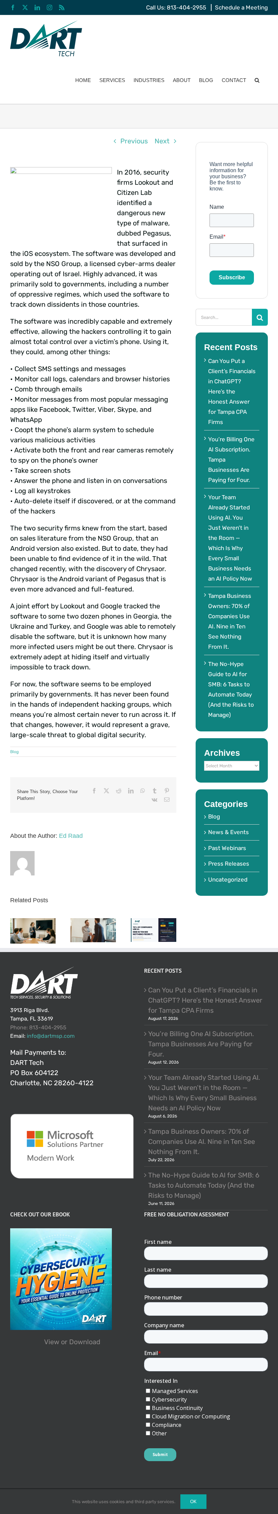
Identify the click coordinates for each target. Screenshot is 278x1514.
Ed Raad (71, 835)
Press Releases (228, 863)
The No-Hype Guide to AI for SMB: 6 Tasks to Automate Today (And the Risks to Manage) (203, 1185)
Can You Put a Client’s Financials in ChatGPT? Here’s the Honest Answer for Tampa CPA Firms (232, 391)
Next (162, 141)
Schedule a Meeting (241, 7)
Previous (134, 141)
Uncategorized (227, 879)
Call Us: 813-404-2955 (176, 7)
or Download (80, 1342)
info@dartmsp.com (51, 1036)
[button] (257, 80)
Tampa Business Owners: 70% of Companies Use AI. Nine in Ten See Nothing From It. (201, 1141)
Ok (193, 1501)
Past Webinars (227, 848)
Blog (14, 751)
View (51, 1342)
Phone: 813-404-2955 (38, 1027)
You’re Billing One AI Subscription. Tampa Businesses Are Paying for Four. (201, 1044)
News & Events (228, 832)
